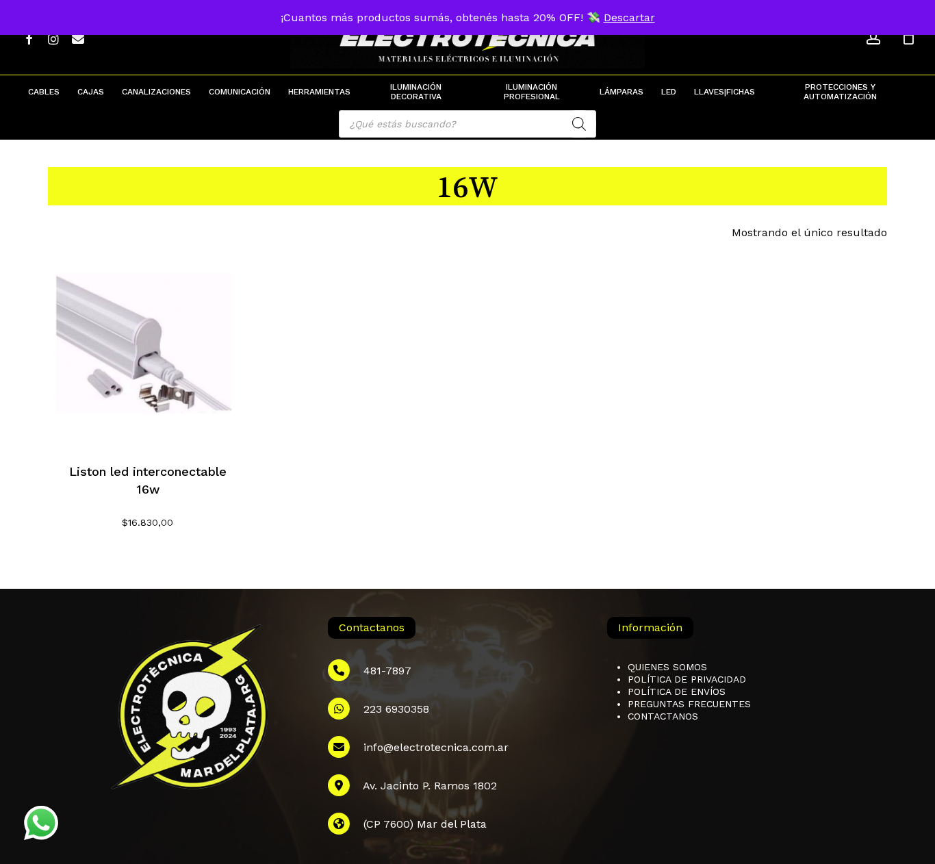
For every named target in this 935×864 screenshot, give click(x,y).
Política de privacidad (687, 679)
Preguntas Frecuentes (689, 703)
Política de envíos (677, 691)
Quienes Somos (667, 666)
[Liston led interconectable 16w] (147, 346)
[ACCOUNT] (873, 38)
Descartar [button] (629, 17)
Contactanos (663, 716)
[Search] (579, 124)
